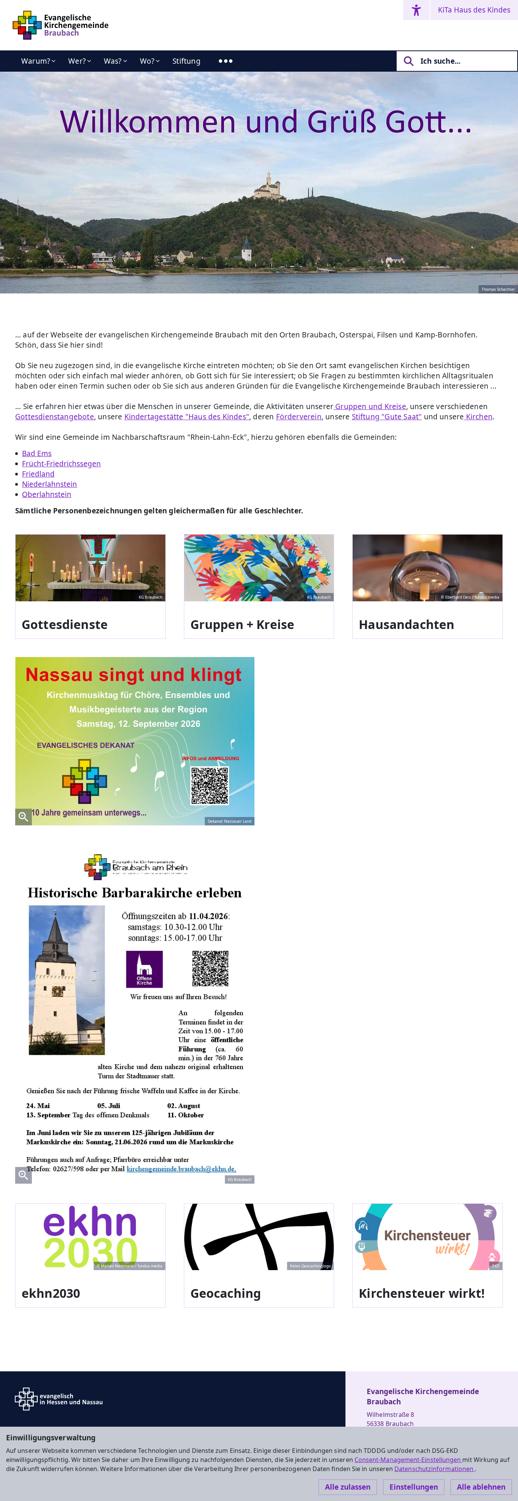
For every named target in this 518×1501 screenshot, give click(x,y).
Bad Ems (37, 453)
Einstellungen (413, 1487)
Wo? (147, 61)
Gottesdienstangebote (54, 417)
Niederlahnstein (49, 484)
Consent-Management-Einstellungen (409, 1460)
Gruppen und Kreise (369, 406)
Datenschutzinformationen (434, 1469)
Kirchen (478, 417)
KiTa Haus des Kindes (474, 10)
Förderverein (299, 417)
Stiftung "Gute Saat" (387, 417)
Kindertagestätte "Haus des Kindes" (186, 417)
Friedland (38, 474)
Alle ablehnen (481, 1487)
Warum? (35, 61)
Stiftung (187, 61)
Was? (113, 61)
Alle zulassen (347, 1487)
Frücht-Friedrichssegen (61, 464)
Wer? (77, 61)
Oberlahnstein (46, 494)
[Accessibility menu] (416, 10)
